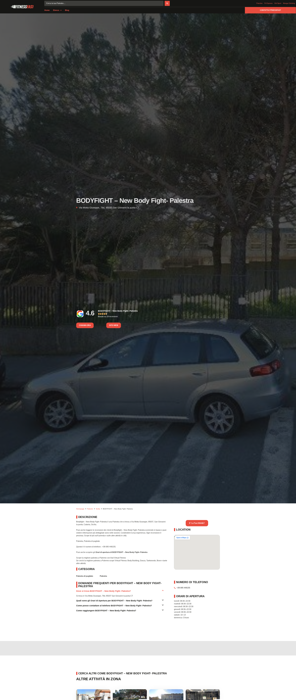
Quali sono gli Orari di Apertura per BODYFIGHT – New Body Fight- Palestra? (114, 600)
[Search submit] (167, 3)
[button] (120, 592)
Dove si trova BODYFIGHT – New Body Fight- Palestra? (103, 591)
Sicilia (98, 509)
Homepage (80, 509)
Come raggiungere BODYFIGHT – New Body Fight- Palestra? (106, 610)
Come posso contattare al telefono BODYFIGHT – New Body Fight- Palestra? (114, 605)
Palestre (90, 509)
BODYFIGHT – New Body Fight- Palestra (118, 311)
